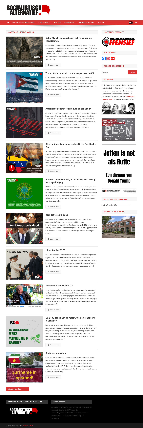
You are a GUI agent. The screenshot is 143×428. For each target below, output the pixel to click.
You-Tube (57, 22)
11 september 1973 (55, 250)
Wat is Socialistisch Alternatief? (23, 22)
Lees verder (54, 65)
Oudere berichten (15, 389)
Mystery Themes (28, 425)
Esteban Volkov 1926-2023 (59, 285)
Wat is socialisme (44, 22)
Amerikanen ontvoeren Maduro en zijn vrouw (68, 108)
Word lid (101, 22)
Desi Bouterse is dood (56, 215)
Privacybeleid (59, 402)
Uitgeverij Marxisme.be (86, 22)
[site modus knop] (131, 22)
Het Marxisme (69, 22)
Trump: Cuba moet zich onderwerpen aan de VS (69, 73)
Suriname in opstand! (56, 353)
